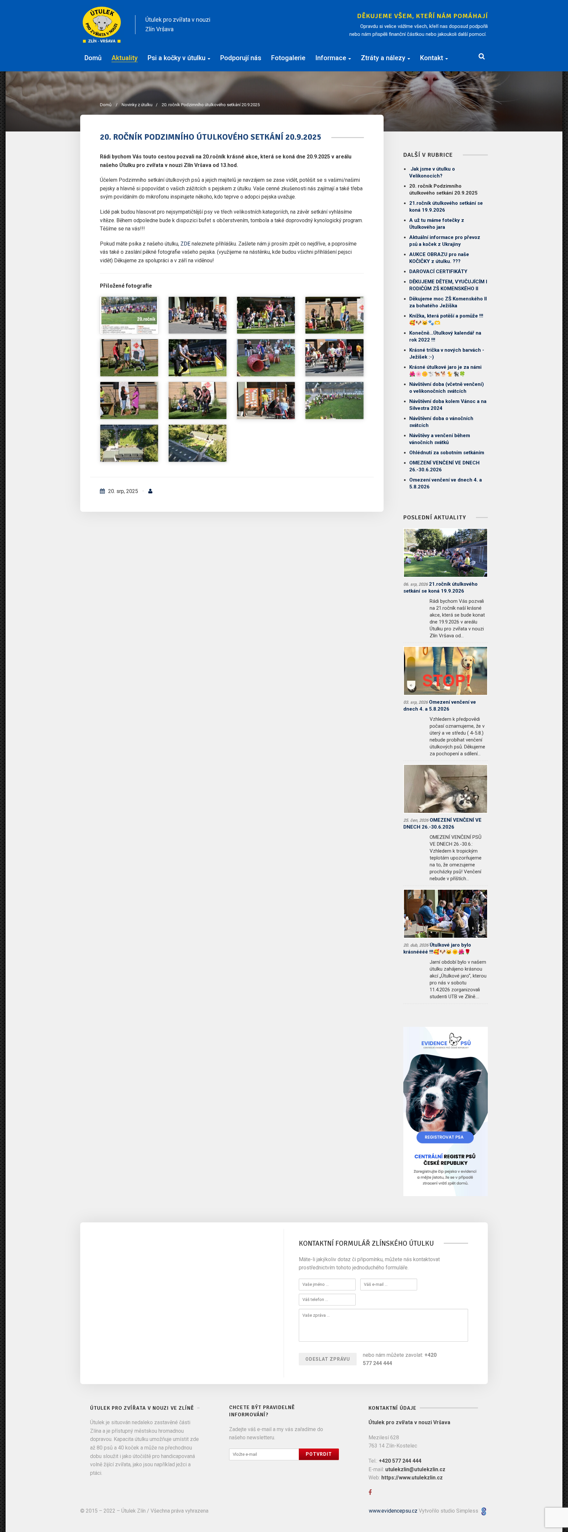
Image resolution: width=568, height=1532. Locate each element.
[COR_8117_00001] (197, 400)
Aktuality (124, 58)
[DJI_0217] (334, 400)
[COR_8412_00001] (334, 315)
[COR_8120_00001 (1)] (197, 315)
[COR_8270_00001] (197, 358)
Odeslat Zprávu (327, 1359)
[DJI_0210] (129, 443)
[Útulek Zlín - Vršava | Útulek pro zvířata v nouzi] (102, 24)
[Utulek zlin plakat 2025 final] (129, 315)
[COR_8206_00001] (334, 358)
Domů (93, 58)
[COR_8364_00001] (129, 358)
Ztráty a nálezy (383, 58)
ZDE (186, 244)
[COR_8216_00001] (266, 358)
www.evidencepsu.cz (393, 1511)
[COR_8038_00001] (266, 400)
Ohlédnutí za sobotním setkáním (446, 453)
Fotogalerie (288, 58)
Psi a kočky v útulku (176, 58)
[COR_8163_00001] (129, 400)
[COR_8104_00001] (266, 315)
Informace (330, 58)
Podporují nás (240, 58)
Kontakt (431, 58)
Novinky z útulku (139, 104)
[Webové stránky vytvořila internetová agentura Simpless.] (484, 1511)
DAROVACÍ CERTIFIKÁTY (438, 271)
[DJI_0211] (197, 443)
